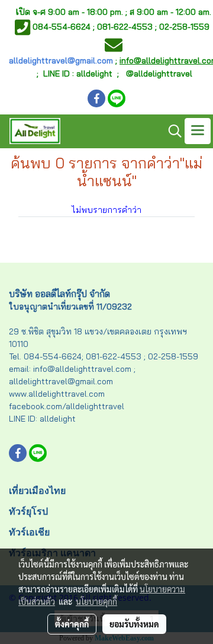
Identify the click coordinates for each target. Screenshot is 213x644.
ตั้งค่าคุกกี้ (72, 624)
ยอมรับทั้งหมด (134, 624)
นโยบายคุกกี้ (96, 601)
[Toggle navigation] (198, 131)
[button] (171, 131)
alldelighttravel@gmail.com (61, 60)
